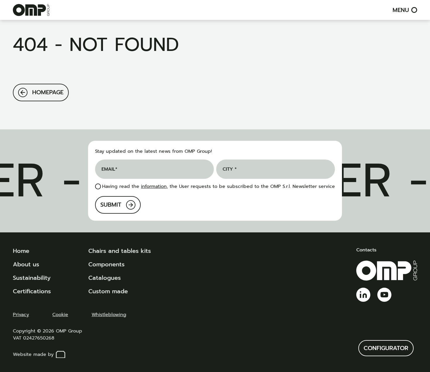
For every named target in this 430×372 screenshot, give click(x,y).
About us (26, 264)
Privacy (21, 314)
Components (106, 264)
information (154, 186)
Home (21, 250)
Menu (401, 10)
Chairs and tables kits (119, 250)
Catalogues (104, 277)
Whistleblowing (109, 314)
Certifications (32, 291)
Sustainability (32, 277)
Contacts (366, 249)
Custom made (108, 291)
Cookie (60, 314)
